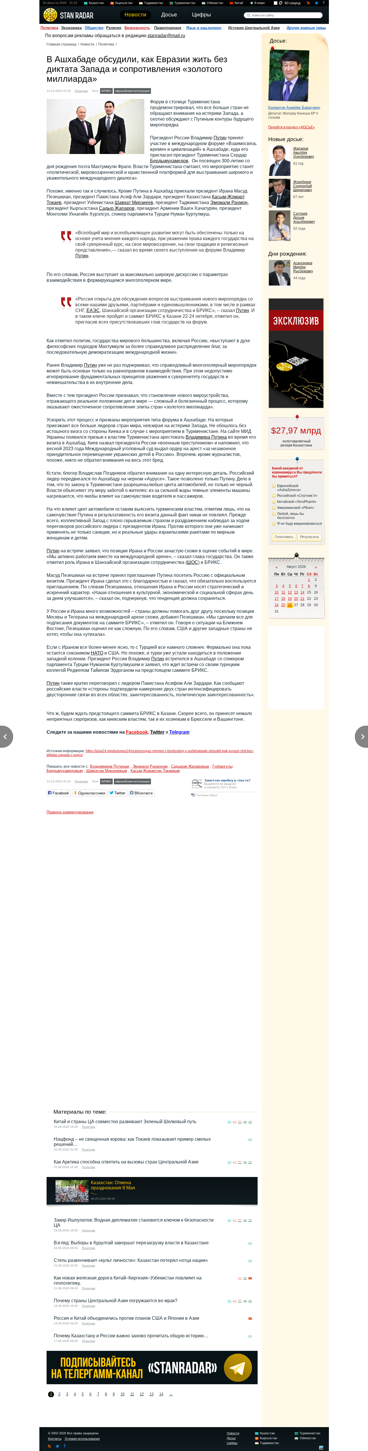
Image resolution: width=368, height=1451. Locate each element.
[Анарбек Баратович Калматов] (288, 74)
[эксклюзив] (296, 406)
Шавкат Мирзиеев (134, 202)
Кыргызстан (124, 3)
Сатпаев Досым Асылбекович (304, 218)
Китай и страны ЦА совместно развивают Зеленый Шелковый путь (125, 1121)
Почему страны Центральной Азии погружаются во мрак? (115, 1300)
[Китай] (250, 1278)
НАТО (97, 653)
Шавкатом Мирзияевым (106, 771)
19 (290, 599)
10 (122, 1394)
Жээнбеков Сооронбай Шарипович (302, 186)
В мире (259, 3)
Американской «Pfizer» (295, 508)
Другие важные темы (306, 28)
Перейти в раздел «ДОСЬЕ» (291, 127)
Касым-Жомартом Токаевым (155, 771)
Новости (87, 44)
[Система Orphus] (223, 797)
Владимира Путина (206, 437)
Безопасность (137, 28)
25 (283, 605)
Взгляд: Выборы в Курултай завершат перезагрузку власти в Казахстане (131, 1242)
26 (290, 605)
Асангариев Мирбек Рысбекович (303, 267)
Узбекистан (215, 3)
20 (296, 599)
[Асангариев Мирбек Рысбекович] (279, 284)
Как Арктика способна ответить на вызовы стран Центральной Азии (126, 1161)
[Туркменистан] (156, 90)
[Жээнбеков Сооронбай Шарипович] (279, 206)
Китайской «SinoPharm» (297, 502)
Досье (231, 1438)
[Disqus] (152, 889)
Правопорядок (167, 28)
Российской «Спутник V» (297, 496)
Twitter (157, 732)
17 (277, 599)
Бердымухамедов (169, 160)
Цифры (232, 1443)
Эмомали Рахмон (229, 202)
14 (161, 1394)
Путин (220, 137)
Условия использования (82, 1438)
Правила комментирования (70, 812)
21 (302, 599)
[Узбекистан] (250, 1122)
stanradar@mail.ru (166, 35)
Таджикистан (153, 3)
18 (283, 599)
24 (277, 605)
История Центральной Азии (254, 28)
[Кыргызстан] (234, 1122)
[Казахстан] (229, 1122)
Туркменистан (185, 3)
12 (142, 1394)
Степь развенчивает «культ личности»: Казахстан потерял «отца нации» (131, 1260)
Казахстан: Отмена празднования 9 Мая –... (113, 1187)
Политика (49, 28)
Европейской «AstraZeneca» (289, 488)
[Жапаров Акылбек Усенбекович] (279, 174)
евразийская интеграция (132, 90)
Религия (113, 28)
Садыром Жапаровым (190, 766)
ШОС (192, 562)
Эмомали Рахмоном (150, 766)
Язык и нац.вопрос (204, 28)
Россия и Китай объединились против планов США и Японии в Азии (126, 1318)
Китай (239, 3)
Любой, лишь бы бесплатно (290, 516)
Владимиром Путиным (109, 766)
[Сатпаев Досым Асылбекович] (279, 239)
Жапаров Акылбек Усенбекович (303, 153)
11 (132, 1394)
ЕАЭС (93, 310)
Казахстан (96, 3)
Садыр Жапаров (117, 208)
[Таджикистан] (239, 1122)
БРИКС (106, 90)
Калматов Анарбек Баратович (294, 107)
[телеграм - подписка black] (152, 1382)
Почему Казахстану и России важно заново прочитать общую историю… (131, 1335)
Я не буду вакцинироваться (299, 524)
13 (152, 1394)
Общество (94, 28)
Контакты (55, 1438)
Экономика (71, 28)
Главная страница (61, 44)
